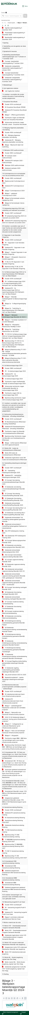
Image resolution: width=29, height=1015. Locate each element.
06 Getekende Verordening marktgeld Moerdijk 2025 (11, 593)
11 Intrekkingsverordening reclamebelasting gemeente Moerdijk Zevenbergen (13, 649)
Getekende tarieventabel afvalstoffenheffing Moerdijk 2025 (12, 504)
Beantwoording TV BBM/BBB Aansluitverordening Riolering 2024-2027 (13, 846)
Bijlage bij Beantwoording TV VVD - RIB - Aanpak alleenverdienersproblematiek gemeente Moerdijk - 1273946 (14, 352)
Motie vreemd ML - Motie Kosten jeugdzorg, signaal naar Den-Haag (13, 963)
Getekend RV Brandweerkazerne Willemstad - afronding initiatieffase (13, 427)
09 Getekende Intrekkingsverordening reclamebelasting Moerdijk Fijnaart (14, 629)
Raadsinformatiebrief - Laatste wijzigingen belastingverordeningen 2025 (13, 679)
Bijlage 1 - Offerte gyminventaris (15, 115)
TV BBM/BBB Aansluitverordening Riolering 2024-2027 (13, 840)
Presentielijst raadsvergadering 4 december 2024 (13, 33)
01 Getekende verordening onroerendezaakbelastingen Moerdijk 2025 (13, 489)
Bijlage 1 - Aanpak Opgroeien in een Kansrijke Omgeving (14, 253)
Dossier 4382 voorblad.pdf (13, 178)
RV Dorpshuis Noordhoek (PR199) (15, 107)
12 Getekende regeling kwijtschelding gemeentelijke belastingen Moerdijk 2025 (11, 670)
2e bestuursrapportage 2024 (14, 379)
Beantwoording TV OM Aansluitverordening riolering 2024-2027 (14, 857)
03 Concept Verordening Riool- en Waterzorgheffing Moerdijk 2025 (14, 509)
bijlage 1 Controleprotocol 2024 (14, 190)
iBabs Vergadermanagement (10, 1012)
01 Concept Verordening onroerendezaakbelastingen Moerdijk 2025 (13, 482)
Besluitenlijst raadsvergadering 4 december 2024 (13, 38)
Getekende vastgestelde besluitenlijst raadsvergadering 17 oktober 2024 (12, 68)
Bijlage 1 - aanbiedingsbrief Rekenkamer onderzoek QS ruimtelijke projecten (13, 707)
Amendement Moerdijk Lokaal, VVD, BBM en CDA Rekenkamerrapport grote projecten (14, 793)
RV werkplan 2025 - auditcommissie (9, 157)
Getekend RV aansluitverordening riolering (13, 814)
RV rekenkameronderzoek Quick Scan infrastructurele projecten (13, 695)
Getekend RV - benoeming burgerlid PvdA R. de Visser (14, 913)
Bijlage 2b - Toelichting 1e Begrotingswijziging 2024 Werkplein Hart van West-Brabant (13, 310)
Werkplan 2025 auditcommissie (14, 165)
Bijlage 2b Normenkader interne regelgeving (13, 204)
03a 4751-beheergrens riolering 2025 (13, 532)
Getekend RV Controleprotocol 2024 (13, 187)
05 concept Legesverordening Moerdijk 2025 (12, 560)
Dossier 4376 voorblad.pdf (13, 278)
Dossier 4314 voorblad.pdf (13, 104)
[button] (25, 16)
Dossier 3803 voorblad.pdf (13, 153)
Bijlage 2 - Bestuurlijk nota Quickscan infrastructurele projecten (13, 713)
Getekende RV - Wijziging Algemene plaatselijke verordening (12, 141)
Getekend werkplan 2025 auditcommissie (11, 169)
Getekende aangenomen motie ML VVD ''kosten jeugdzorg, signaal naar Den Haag (14, 969)
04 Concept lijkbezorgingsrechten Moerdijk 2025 (14, 541)
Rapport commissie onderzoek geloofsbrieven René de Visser (13, 918)
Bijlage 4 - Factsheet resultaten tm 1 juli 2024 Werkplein (14, 321)
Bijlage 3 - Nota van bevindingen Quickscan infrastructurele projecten (13, 731)
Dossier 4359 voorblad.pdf (13, 240)
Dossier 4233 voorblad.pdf (13, 419)
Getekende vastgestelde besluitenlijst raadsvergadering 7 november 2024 (12, 79)
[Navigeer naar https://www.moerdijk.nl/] (9, 6)
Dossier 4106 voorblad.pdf (13, 132)
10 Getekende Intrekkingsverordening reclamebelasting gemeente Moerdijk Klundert (14, 643)
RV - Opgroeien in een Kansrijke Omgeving (13, 243)
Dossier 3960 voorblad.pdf (13, 368)
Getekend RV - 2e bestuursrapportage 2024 (10, 375)
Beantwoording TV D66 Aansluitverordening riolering (11, 836)
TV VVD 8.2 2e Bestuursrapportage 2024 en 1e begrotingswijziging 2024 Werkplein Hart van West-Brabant (14, 336)
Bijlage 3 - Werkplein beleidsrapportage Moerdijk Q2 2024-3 (14, 316)
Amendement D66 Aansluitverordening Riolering (11, 867)
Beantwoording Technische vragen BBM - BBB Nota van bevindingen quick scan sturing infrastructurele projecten (14, 747)
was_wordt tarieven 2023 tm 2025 (15, 674)
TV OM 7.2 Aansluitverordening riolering (13, 852)
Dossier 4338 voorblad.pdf (13, 810)
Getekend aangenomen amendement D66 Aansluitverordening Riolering (14, 872)
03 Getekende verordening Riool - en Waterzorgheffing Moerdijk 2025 (14, 513)
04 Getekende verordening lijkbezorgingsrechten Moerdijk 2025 (13, 546)
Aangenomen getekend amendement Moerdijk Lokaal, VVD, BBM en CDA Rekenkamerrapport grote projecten (14, 801)
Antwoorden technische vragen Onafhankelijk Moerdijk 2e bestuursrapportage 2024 (13, 388)
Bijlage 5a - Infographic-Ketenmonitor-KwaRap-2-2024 (11, 325)
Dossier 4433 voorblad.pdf (13, 904)
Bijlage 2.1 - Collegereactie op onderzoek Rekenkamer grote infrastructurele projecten (12, 726)
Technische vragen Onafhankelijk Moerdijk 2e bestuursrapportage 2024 (14, 382)
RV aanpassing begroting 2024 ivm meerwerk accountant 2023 (14, 217)
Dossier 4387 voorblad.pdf (13, 213)
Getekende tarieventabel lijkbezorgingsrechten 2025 (11, 551)
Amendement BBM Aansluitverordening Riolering (11, 883)
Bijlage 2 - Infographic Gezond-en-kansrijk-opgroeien (14, 258)
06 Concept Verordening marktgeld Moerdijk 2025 (14, 588)
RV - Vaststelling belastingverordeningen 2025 (11, 471)
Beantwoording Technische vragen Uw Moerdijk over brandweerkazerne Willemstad (14, 438)
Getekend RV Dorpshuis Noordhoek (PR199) (14, 111)
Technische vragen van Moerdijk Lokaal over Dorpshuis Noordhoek (13, 118)
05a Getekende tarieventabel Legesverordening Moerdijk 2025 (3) (13, 570)
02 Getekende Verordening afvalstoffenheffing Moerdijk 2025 (12, 499)
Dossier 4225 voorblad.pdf (13, 691)
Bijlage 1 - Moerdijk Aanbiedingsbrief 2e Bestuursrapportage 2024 (14, 299)
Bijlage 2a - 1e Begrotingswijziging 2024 (14, 304)
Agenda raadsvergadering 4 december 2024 (12, 29)
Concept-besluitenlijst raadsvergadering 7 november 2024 (13, 74)
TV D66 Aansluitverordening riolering (12, 831)
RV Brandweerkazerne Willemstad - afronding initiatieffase (14, 423)
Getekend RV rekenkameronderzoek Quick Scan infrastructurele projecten (12, 701)
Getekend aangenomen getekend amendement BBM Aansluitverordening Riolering (14, 889)
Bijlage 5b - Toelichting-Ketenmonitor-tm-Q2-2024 (11, 330)
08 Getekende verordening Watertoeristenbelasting (11, 617)
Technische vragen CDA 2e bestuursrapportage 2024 (11, 394)
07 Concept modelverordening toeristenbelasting (13, 602)
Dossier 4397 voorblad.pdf (13, 468)
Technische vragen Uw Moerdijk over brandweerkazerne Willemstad (13, 432)
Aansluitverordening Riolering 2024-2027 (12, 821)
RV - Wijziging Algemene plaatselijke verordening (11, 136)
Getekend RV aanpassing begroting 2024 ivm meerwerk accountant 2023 (14, 221)
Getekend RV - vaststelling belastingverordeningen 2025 (11, 476)
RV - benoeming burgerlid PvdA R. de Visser (14, 908)
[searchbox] (12, 16)
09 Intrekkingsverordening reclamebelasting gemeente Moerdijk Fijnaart (13, 623)
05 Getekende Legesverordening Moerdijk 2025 (13, 565)
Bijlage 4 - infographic (11, 735)
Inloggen (23, 1012)
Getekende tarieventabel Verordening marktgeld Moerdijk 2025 (13, 598)
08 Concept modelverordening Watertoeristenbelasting (13, 612)
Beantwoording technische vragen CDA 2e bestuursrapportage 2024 (14, 399)
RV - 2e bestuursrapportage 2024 (15, 371)
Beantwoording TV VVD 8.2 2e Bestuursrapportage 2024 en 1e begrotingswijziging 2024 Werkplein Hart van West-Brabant (13, 344)
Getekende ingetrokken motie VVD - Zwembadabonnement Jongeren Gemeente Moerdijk (14, 937)
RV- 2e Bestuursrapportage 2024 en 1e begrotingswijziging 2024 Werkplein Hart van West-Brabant (13, 283)
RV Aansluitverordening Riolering (15, 817)
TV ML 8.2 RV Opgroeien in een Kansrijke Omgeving (13, 263)
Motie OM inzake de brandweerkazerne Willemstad (11, 454)
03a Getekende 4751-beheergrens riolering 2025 (14, 536)
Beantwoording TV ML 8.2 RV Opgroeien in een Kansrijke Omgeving (13, 267)
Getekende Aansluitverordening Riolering (13, 826)
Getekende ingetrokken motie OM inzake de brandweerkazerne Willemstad (14, 458)
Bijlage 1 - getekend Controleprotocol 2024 (9, 194)
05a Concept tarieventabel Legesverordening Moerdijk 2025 (12, 556)
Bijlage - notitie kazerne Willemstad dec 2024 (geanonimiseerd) (14, 444)
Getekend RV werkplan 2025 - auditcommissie (12, 161)
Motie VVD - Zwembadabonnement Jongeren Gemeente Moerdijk (14, 931)
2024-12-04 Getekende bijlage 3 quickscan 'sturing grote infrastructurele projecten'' (14, 719)
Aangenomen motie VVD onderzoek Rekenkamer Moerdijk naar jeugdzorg (14, 948)
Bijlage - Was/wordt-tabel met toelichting (12, 146)
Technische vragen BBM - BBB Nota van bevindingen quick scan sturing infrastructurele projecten (14, 740)
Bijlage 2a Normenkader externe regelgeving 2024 (13, 199)
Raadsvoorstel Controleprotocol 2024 (13, 182)
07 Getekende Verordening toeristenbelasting (11, 607)
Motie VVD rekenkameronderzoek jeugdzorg (14, 953)
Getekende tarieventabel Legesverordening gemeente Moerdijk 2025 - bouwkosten (13, 582)
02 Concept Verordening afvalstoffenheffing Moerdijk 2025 (12, 494)
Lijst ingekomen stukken (12, 91)
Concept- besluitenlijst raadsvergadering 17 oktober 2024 (12, 62)
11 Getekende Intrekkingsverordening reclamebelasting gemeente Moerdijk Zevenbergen (14, 656)
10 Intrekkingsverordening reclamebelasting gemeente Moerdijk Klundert (13, 636)
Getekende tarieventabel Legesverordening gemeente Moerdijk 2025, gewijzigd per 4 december (13, 576)
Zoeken (3, 12)
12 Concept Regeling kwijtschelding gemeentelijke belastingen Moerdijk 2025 (14, 663)
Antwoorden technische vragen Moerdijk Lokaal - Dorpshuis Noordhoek (14, 123)
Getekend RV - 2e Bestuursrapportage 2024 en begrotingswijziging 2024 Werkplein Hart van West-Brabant (13, 291)
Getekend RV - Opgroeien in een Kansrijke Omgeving (13, 248)
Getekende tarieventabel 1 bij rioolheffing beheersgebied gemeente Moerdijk (13, 519)
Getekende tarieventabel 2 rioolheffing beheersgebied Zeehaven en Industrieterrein (14, 526)
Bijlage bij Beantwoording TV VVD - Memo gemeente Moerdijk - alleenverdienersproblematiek (14, 360)
